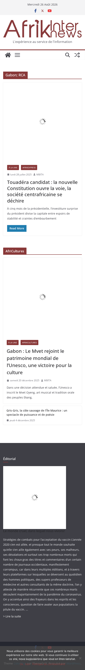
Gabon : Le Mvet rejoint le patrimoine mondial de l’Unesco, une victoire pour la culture (39, 362)
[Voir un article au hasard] (77, 55)
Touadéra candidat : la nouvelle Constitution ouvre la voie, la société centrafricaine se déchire (42, 191)
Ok (21, 664)
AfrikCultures (29, 342)
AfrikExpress (29, 167)
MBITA (40, 174)
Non (27, 664)
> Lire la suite (12, 616)
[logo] (34, 468)
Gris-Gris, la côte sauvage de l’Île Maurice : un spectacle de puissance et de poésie (37, 412)
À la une (13, 167)
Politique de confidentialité (48, 664)
